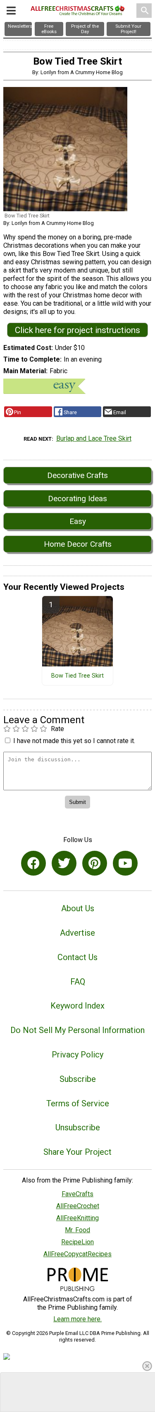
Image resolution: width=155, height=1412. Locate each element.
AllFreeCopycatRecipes (77, 1254)
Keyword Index (77, 1006)
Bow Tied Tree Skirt (77, 676)
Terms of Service (77, 1103)
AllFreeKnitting (77, 1218)
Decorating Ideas (77, 498)
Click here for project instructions (77, 330)
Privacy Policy (77, 1055)
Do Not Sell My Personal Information (77, 1030)
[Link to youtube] (125, 863)
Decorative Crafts (77, 475)
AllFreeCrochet (77, 1206)
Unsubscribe (77, 1127)
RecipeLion (77, 1242)
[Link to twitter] (64, 863)
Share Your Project (77, 1152)
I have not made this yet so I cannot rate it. (74, 741)
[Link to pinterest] (94, 863)
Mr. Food (77, 1230)
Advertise (77, 933)
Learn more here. (77, 1319)
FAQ (77, 982)
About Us (77, 908)
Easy (77, 521)
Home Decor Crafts (78, 544)
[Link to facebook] (33, 863)
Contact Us (77, 957)
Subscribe (78, 1079)
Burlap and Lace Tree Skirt (93, 438)
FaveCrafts (77, 1194)
